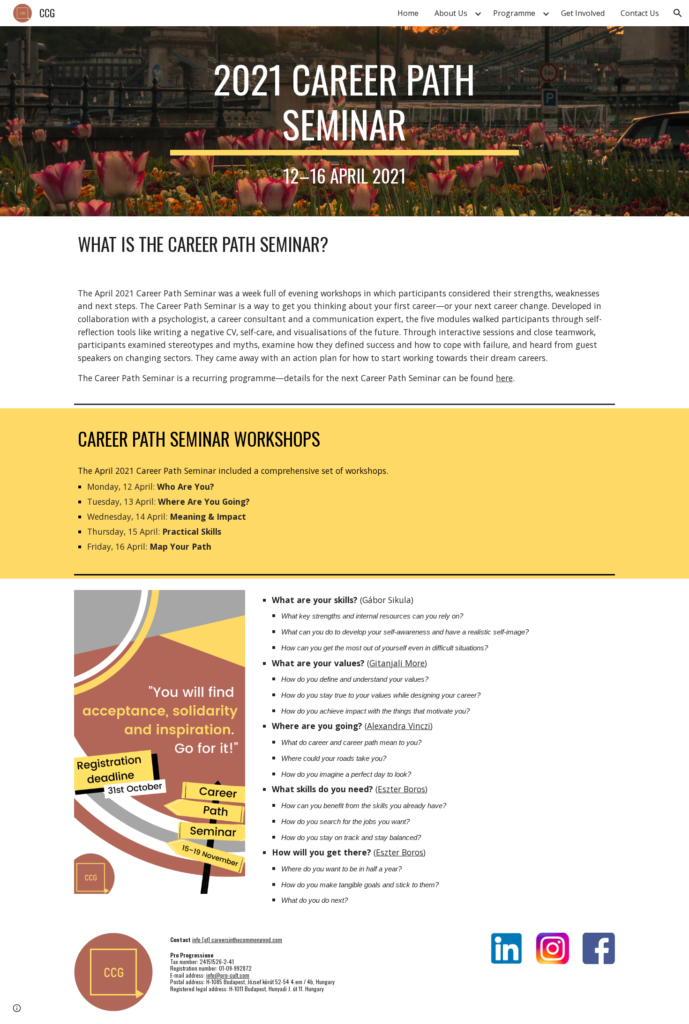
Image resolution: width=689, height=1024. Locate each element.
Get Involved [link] (583, 13)
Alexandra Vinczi (398, 725)
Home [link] (408, 13)
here (504, 377)
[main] (344, 121)
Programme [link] (514, 13)
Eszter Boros (401, 789)
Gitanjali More (397, 663)
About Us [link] (450, 13)
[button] (678, 13)
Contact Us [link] (640, 13)
